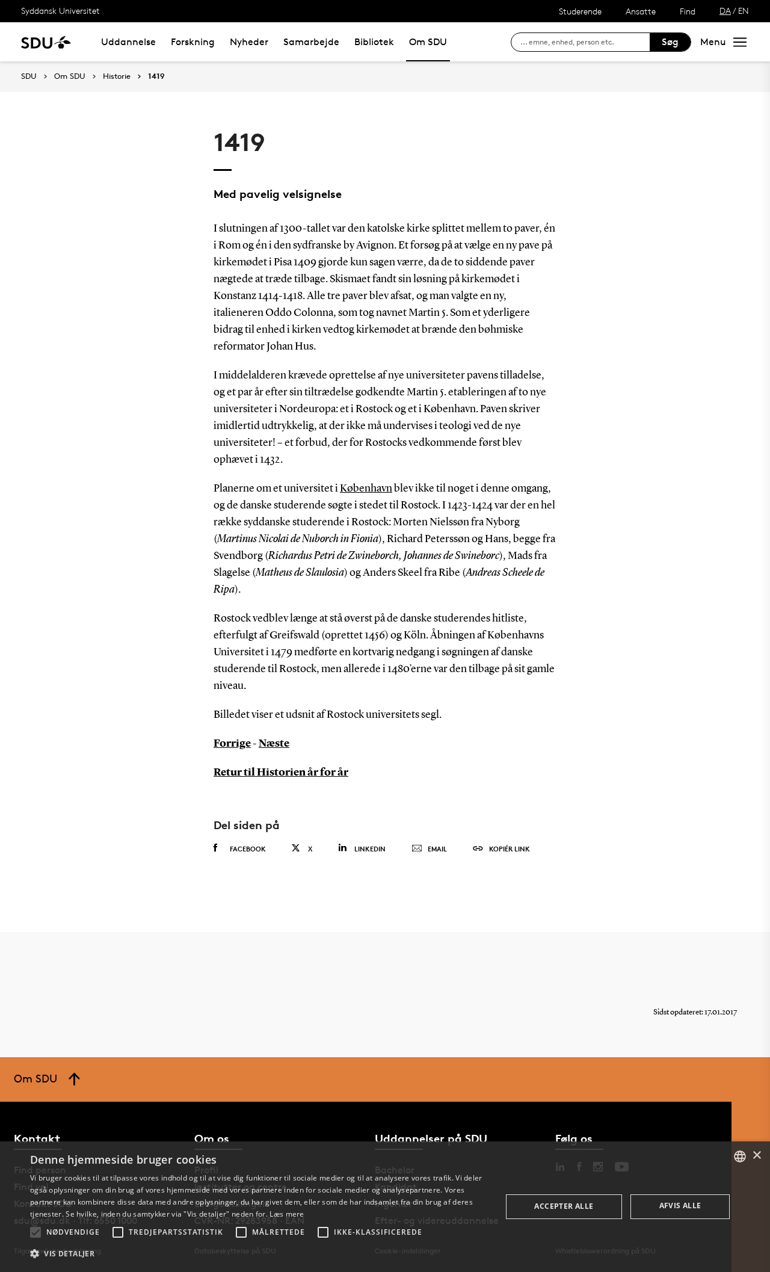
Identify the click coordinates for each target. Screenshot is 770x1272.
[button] (35, 1232)
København (366, 488)
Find (687, 11)
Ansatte (641, 11)
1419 (156, 76)
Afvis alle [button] (680, 1205)
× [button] (756, 1155)
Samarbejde (311, 42)
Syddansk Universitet (60, 10)
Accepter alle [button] (563, 1206)
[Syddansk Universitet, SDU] (46, 42)
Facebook (248, 848)
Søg (670, 42)
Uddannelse (128, 42)
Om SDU (428, 42)
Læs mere (287, 1214)
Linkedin (370, 848)
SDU (29, 76)
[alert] (385, 1206)
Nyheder (249, 42)
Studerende (580, 11)
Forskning (193, 42)
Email (437, 848)
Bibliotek (374, 42)
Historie (117, 76)
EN (743, 10)
